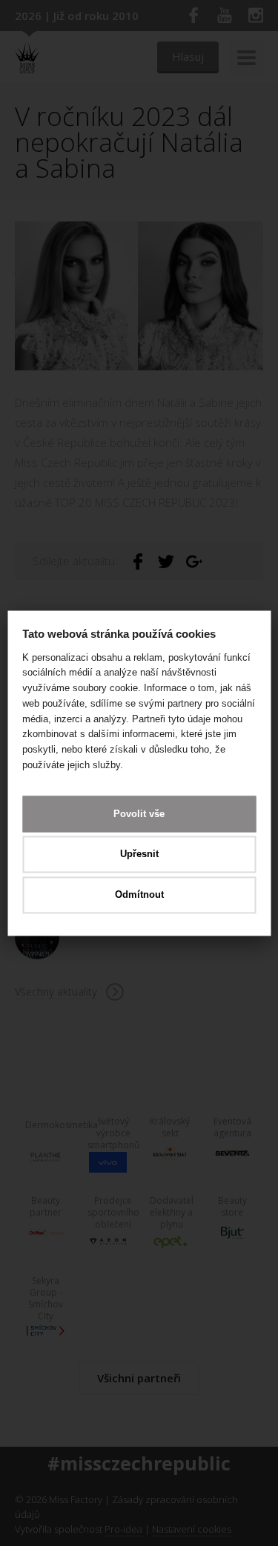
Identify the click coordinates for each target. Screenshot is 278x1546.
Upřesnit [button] (139, 854)
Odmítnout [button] (139, 894)
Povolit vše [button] (139, 813)
